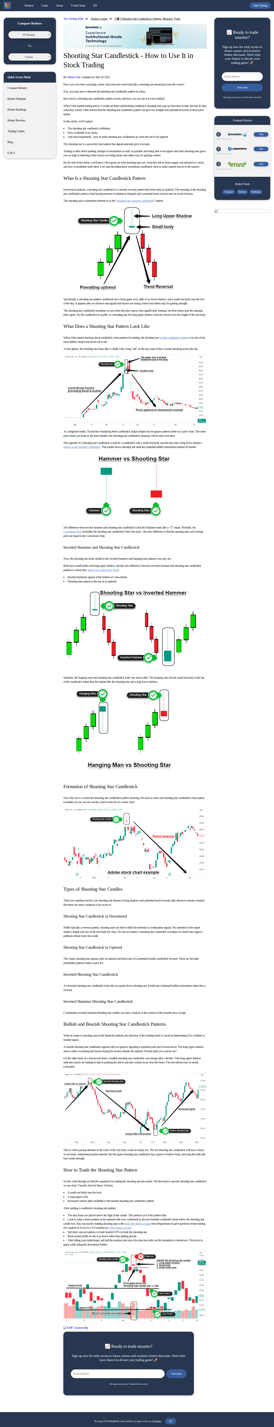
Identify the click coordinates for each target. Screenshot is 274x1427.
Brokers (29, 5)
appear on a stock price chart (103, 570)
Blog (10, 142)
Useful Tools (78, 5)
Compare (228, 191)
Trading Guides (15, 131)
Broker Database (16, 98)
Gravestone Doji (72, 531)
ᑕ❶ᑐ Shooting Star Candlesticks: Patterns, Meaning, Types (147, 18)
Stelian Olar (73, 77)
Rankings (255, 191)
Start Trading (260, 5)
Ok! (170, 1421)
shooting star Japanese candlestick (135, 200)
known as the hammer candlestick (81, 447)
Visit (261, 134)
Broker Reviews (16, 120)
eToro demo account (120, 1227)
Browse (242, 191)
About (59, 5)
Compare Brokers (17, 88)
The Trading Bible (73, 18)
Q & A (11, 152)
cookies (157, 1421)
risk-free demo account (138, 1223)
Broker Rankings (16, 109)
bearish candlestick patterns (174, 337)
